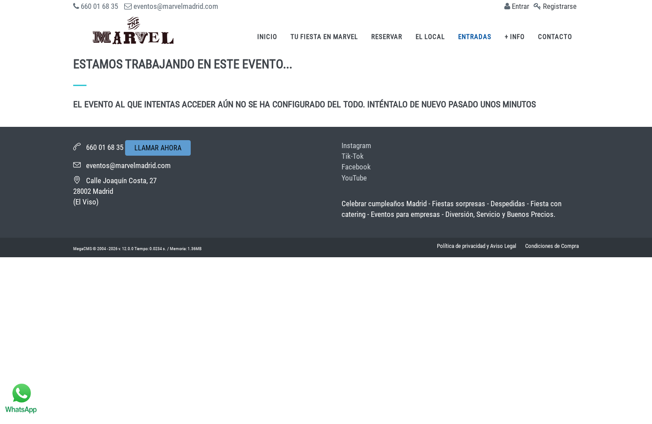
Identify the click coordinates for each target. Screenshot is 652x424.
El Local (430, 37)
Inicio (267, 37)
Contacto (555, 37)
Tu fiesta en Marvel (324, 37)
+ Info (515, 37)
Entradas (474, 37)
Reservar (386, 37)
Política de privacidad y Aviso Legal (476, 246)
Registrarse (560, 6)
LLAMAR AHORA (157, 148)
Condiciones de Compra (552, 246)
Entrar (520, 6)
